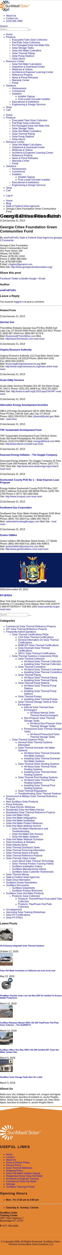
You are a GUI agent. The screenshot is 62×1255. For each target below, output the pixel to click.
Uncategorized (14, 909)
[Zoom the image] (31, 1133)
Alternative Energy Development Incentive (24, 405)
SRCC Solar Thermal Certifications (37, 653)
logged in (19, 301)
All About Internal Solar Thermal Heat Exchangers (44, 714)
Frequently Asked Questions (21, 631)
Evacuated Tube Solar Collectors (29, 39)
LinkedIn (23, 278)
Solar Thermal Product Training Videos (33, 863)
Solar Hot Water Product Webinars (24, 823)
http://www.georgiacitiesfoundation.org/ (31, 267)
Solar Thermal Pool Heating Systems (38, 777)
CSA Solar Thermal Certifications (35, 637)
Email (42, 278)
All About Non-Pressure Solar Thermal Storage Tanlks (46, 724)
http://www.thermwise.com (19, 338)
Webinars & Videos (22, 69)
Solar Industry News (17, 845)
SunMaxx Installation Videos (27, 866)
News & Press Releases (25, 77)
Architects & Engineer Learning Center (32, 72)
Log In (9, 195)
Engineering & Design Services (29, 104)
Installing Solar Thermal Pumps (41, 699)
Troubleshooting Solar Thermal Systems (39, 793)
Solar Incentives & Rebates (20, 842)
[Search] (29, 29)
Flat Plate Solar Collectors (26, 42)
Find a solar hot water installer (34, 99)
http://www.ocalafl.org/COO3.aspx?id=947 (33, 391)
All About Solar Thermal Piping (40, 677)
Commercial (18, 91)
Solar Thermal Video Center (21, 858)
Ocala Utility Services (12, 380)
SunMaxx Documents (17, 885)
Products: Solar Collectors (26, 896)
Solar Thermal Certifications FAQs (30, 634)
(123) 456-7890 (14, 21)
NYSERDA (6, 595)
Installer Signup (26, 96)
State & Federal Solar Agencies (36, 237)
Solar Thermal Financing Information (25, 850)
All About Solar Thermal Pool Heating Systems (39, 781)
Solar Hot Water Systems (25, 836)
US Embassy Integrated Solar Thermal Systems (22, 946)
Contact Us (12, 18)
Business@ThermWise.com (21, 336)
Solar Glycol (18, 58)
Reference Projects (22, 75)
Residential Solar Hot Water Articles (25, 809)
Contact (10, 1157)
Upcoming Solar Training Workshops (25, 912)
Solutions (11, 85)
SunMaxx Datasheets (23, 888)
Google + (34, 278)
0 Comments (7, 240)
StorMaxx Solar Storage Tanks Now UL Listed (21, 1077)
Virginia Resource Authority (16, 349)
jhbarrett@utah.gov (43, 416)
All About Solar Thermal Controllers (43, 669)
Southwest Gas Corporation (16, 507)
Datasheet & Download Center (28, 66)
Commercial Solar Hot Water (21, 1181)
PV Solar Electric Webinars (20, 807)
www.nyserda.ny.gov (49, 606)
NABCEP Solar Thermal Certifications (38, 645)
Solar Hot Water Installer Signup (23, 1173)
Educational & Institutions (25, 102)
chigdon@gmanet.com (20, 264)
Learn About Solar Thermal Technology (33, 861)
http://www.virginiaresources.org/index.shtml (28, 366)
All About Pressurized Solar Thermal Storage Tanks (44, 735)
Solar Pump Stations (23, 56)
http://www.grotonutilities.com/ (21, 549)
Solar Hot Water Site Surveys (27, 834)
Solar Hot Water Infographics (21, 818)
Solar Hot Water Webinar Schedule (24, 839)
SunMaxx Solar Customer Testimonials (32, 871)
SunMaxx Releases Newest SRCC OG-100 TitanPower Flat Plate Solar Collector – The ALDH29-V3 (29, 1024)
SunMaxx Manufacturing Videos (29, 869)
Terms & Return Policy (18, 1162)
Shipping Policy (14, 1170)
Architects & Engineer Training (22, 1178)
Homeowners (19, 88)
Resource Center (15, 61)
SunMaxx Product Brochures (27, 890)
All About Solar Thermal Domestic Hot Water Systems (42, 754)
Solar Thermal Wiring (17, 874)
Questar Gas (7, 322)
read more (39, 338)
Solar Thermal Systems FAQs (28, 739)
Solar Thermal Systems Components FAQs (35, 656)
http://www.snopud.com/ (18, 496)
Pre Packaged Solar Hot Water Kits (30, 45)
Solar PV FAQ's (14, 917)
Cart (8, 110)
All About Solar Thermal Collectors (42, 661)
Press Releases (14, 804)
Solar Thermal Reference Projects (24, 855)
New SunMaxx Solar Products (22, 801)
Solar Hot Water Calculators (27, 64)
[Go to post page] (6, 940)
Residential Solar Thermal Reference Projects (30, 812)
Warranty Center (20, 80)
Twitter (14, 278)
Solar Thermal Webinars (19, 1168)
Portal (15, 83)
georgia (58, 237)
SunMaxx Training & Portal (20, 1186)
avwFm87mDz (11, 237)
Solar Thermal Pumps (29, 696)
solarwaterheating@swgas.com (22, 521)
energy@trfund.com (43, 441)
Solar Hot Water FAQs (17, 815)
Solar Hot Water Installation (20, 820)
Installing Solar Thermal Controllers (43, 672)
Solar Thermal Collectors (31, 658)
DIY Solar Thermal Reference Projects (26, 629)
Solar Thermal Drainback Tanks (23, 847)
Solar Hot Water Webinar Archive (23, 826)
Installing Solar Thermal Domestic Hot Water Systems (42, 759)
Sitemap (10, 1184)
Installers (17, 93)
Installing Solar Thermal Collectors (42, 664)
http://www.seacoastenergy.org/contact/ (37, 466)
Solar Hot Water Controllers (26, 50)
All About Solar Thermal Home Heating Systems (40, 768)
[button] (4, 26)
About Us (11, 15)
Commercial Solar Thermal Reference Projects (31, 626)
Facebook (5, 278)
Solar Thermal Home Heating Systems (38, 764)
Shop (9, 107)
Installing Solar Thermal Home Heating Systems (40, 773)
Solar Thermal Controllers (32, 667)
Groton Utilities (8, 535)
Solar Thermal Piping (23, 53)
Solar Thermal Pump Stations (34, 683)
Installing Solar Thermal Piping (40, 680)
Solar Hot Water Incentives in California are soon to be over (27, 970)
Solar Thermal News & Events (22, 853)
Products (10, 37)
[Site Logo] (15, 10)
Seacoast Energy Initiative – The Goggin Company (28, 455)
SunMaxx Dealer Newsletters (21, 882)
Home (9, 34)
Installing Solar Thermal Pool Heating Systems (39, 786)
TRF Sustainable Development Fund (20, 430)
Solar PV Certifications (18, 915)
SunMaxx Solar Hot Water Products (25, 893)
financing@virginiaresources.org (23, 364)
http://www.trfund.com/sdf (18, 444)
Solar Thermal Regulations (32, 791)
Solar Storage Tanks (23, 48)
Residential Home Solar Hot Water (24, 1176)
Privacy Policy (13, 1165)
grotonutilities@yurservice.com (22, 546)
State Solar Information (18, 880)
